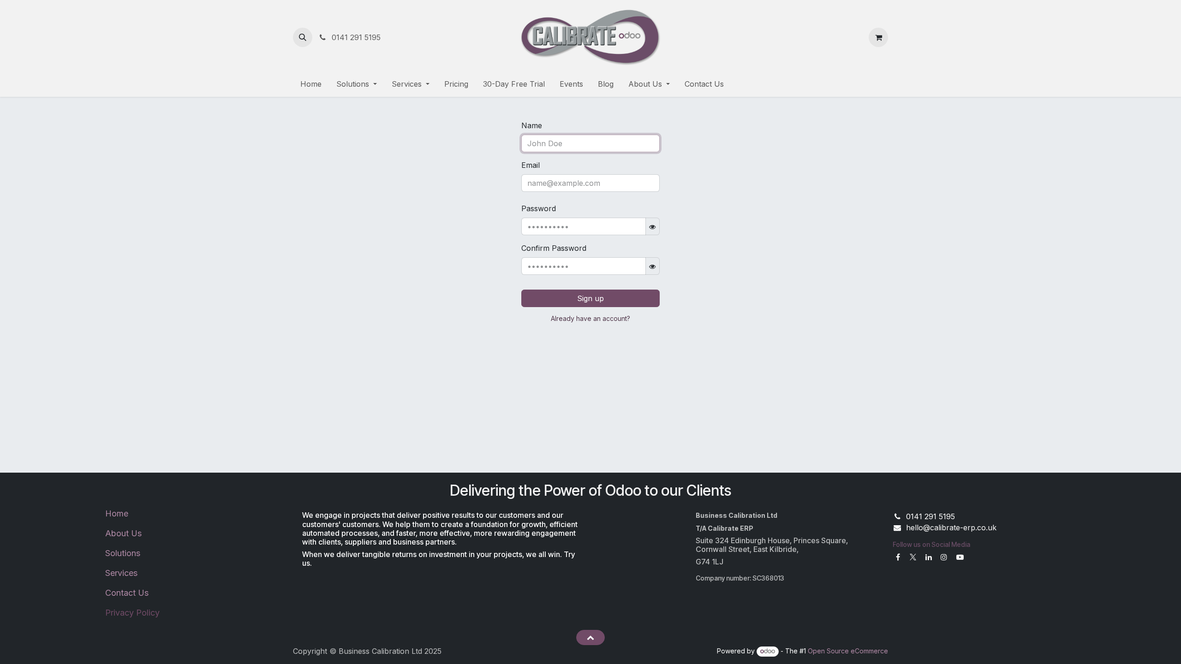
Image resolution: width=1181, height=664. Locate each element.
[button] (302, 37)
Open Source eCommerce (848, 651)
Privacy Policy (132, 612)
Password (538, 208)
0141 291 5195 (355, 37)
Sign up (590, 298)
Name (531, 125)
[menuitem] (311, 84)
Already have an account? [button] (590, 318)
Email (530, 165)
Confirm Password (553, 248)
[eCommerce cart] (878, 37)
